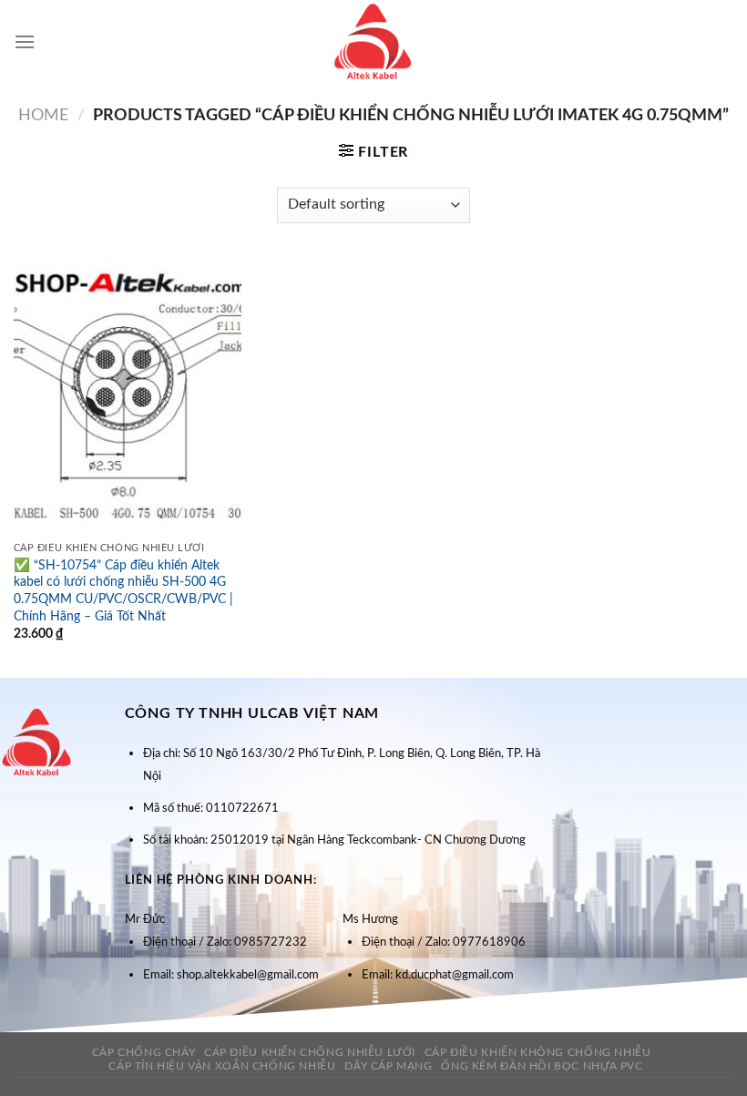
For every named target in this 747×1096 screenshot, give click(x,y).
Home (43, 115)
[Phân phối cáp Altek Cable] (373, 41)
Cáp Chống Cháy (144, 1052)
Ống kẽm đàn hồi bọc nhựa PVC (541, 1065)
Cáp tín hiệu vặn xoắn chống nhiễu (221, 1065)
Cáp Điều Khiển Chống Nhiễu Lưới (309, 1052)
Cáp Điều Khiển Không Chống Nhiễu (538, 1052)
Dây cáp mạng (388, 1065)
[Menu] (25, 41)
